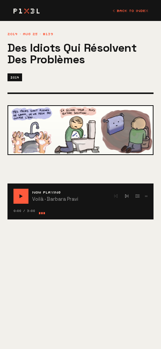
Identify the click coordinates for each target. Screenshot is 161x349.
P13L (26, 10)
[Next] (126, 196)
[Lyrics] (137, 196)
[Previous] (115, 196)
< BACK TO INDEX (130, 10)
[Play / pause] (20, 196)
